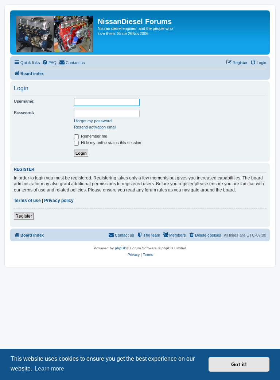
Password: (24, 112)
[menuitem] (49, 62)
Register (23, 216)
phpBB (121, 248)
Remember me (93, 136)
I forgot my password (93, 121)
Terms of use (27, 200)
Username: (24, 101)
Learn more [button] (49, 368)
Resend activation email (95, 127)
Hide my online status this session (110, 142)
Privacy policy (59, 200)
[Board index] (55, 32)
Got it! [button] (239, 364)
